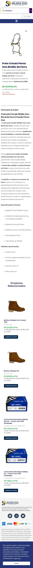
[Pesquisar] (30, 10)
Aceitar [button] (16, 563)
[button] (16, 21)
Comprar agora (11, 337)
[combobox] (15, 10)
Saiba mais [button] (17, 558)
